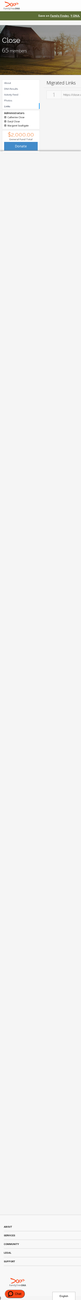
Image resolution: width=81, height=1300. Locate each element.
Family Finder (59, 16)
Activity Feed (11, 94)
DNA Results (11, 88)
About (7, 83)
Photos (8, 100)
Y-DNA (74, 16)
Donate (21, 146)
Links (7, 106)
